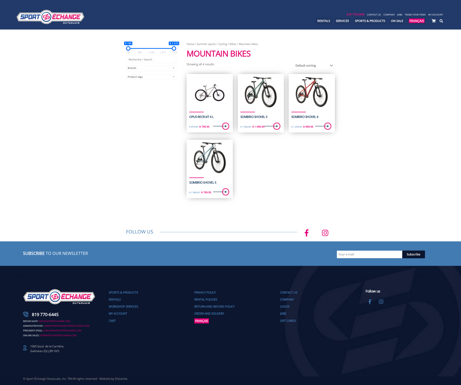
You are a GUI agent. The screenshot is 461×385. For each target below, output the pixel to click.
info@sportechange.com (54, 321)
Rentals (323, 21)
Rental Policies (205, 299)
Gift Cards (288, 321)
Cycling (222, 44)
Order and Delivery (209, 314)
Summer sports (206, 44)
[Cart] (433, 20)
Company (389, 14)
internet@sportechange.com (58, 335)
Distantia (121, 379)
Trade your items (415, 14)
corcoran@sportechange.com (62, 330)
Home (190, 44)
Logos (285, 307)
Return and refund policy (214, 307)
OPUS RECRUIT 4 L (201, 116)
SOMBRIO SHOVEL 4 (304, 116)
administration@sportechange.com (66, 325)
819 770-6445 (355, 14)
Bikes (233, 44)
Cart (112, 321)
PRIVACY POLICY (205, 292)
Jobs (399, 14)
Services (342, 21)
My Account (435, 14)
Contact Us (374, 14)
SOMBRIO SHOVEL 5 (202, 182)
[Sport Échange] (50, 22)
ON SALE (397, 21)
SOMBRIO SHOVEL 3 (253, 116)
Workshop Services (123, 307)
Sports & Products (370, 21)
